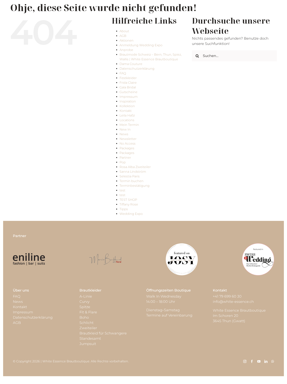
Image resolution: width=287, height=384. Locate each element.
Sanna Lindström (132, 171)
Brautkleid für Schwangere (103, 333)
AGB (122, 36)
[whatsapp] (272, 361)
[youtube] (258, 361)
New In (125, 129)
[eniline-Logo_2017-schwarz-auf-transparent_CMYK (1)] (29, 255)
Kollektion (127, 106)
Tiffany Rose (128, 204)
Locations (126, 120)
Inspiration (127, 101)
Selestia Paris (129, 176)
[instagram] (244, 361)
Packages (126, 148)
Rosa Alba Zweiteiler (135, 167)
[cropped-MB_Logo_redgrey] (105, 255)
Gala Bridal (127, 87)
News (123, 134)
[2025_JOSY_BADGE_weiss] (182, 245)
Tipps (123, 209)
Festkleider (128, 78)
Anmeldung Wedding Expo (140, 45)
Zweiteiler (88, 328)
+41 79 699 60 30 (227, 296)
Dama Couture (130, 64)
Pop (122, 162)
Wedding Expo (131, 214)
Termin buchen (131, 181)
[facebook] (251, 361)
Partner (125, 157)
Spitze (84, 307)
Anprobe (126, 50)
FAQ (122, 73)
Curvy (84, 302)
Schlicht (86, 323)
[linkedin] (265, 361)
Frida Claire (128, 82)
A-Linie (85, 296)
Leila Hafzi (127, 115)
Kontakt (125, 111)
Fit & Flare (88, 312)
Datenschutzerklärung (136, 68)
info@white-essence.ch (233, 302)
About (124, 31)
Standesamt (90, 338)
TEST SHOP (128, 200)
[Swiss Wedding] (258, 245)
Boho (84, 317)
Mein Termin (129, 125)
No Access (127, 143)
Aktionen (126, 40)
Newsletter (127, 139)
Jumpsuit (87, 344)
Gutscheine (128, 92)
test (122, 190)
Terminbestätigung (134, 186)
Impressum (128, 97)
